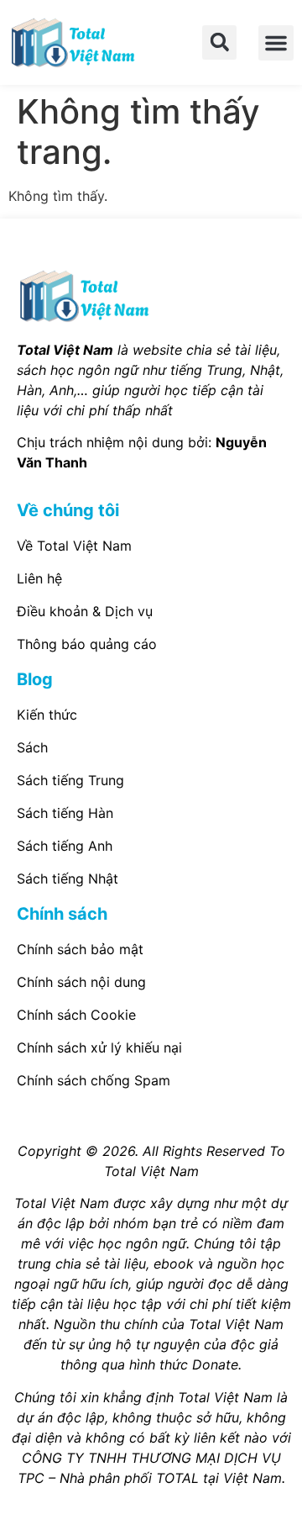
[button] (219, 42)
